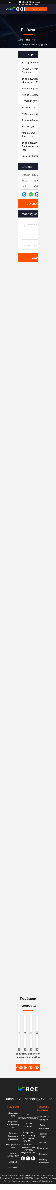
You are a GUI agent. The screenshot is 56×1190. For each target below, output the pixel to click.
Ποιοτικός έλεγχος (43, 1135)
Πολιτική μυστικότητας (43, 1161)
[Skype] (24, 194)
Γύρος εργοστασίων (43, 1126)
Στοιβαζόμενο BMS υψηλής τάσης (33, 45)
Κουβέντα (36, 9)
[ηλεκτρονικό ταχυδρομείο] (37, 194)
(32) (35, 95)
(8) (34, 156)
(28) (28, 107)
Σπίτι (20, 40)
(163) (35, 88)
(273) (34, 62)
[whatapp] (31, 194)
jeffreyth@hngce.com (31, 2)
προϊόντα (30, 40)
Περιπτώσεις (43, 1148)
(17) (36, 120)
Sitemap (43, 1154)
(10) (30, 114)
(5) (28, 126)
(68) (34, 71)
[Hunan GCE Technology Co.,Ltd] (28, 1089)
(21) (35, 146)
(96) (29, 101)
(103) (32, 80)
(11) (36, 135)
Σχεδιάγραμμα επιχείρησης (43, 1118)
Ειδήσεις (43, 1142)
